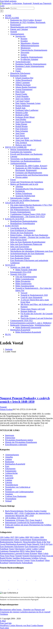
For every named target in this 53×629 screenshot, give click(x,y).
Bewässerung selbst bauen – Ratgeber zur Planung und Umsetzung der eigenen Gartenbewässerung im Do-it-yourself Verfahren (25, 611)
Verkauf (8, 501)
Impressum (9, 435)
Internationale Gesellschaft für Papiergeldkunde (24, 522)
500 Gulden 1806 (37, 537)
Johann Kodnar (6, 409)
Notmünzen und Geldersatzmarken (19, 492)
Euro (7, 466)
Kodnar (39, 551)
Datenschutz (10, 438)
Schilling (35, 558)
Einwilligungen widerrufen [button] (16, 444)
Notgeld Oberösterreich (31, 556)
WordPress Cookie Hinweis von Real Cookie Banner (21, 625)
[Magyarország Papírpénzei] (31, 579)
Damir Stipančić (33, 544)
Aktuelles (9, 457)
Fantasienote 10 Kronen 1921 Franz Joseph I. (23, 520)
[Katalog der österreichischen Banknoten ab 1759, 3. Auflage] (22, 579)
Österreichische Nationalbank (21, 563)
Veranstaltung (10, 499)
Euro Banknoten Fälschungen (12, 546)
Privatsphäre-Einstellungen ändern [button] (19, 440)
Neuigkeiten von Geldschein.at (17, 487)
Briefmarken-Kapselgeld (15, 464)
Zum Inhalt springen (8, 1)
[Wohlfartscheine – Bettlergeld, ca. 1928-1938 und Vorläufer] (13, 579)
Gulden (35, 549)
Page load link (6, 623)
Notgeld (3, 407)
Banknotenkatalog (39, 539)
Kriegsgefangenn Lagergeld (11, 553)
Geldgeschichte (11, 473)
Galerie (28, 549)
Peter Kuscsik (47, 556)
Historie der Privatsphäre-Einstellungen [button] (21, 442)
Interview (9, 475)
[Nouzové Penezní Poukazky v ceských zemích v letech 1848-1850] (25, 393)
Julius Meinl (30, 551)
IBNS (22, 551)
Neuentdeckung (11, 485)
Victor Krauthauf (37, 560)
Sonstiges (9, 494)
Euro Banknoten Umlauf (35, 546)
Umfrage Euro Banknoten (15, 496)
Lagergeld (9, 478)
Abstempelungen (12, 455)
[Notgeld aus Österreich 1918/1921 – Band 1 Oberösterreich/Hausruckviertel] (22, 588)
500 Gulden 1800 (22, 537)
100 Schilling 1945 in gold (16, 518)
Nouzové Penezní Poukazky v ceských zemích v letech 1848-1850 (25, 399)
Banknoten (9, 462)
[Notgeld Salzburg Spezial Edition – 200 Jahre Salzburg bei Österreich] (13, 588)
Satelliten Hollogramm (22, 558)
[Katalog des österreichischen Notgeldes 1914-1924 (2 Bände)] (4, 588)
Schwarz (42, 558)
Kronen (26, 553)
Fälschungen (10, 468)
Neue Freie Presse (7, 556)
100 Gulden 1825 (7, 537)
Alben (16, 539)
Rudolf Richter (6, 558)
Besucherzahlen (29, 542)
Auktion (8, 459)
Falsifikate (4, 549)
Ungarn (27, 560)
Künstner (33, 553)
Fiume (11, 549)
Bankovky (18, 542)
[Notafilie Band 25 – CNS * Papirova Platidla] (40, 579)
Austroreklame (26, 539)
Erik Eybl (44, 544)
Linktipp (8, 480)
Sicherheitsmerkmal (8, 560)
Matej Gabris (43, 553)
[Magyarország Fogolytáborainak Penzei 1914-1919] (4, 579)
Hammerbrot (14, 551)
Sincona (19, 560)
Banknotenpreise (7, 542)
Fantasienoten (10, 471)
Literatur (8, 482)
